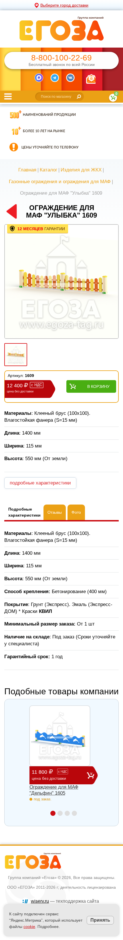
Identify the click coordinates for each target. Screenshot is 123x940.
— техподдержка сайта (65, 901)
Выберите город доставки (64, 5)
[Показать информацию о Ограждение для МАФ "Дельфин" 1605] (59, 736)
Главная (27, 170)
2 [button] (60, 813)
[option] (61, 282)
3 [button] (67, 813)
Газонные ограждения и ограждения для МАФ (60, 181)
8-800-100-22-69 (61, 58)
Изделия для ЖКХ (81, 170)
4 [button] (74, 813)
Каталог (48, 170)
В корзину (98, 386)
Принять (100, 920)
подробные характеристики (40, 483)
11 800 (49, 775)
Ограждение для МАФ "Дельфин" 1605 (53, 790)
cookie (29, 926)
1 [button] (52, 813)
